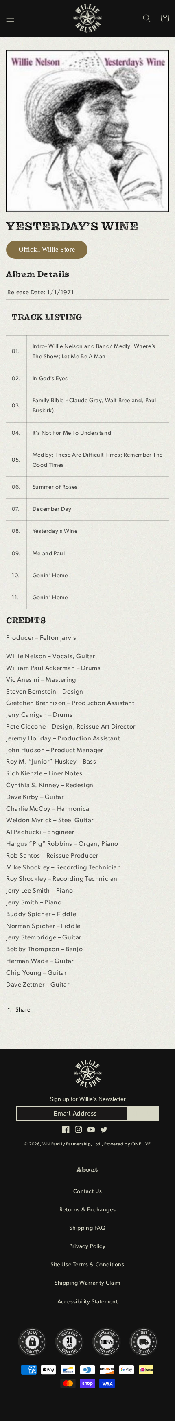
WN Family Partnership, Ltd (71, 1144)
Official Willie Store (47, 249)
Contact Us (87, 1192)
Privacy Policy (87, 1247)
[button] (10, 18)
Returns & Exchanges (87, 1210)
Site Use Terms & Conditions (87, 1265)
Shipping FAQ (87, 1228)
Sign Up (143, 1113)
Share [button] (23, 1010)
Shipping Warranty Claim (87, 1283)
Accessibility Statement (87, 1302)
